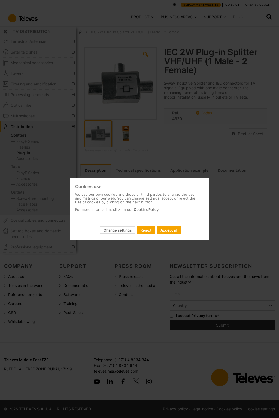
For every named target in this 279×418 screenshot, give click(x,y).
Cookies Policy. (147, 209)
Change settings (118, 230)
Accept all (168, 230)
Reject (146, 230)
